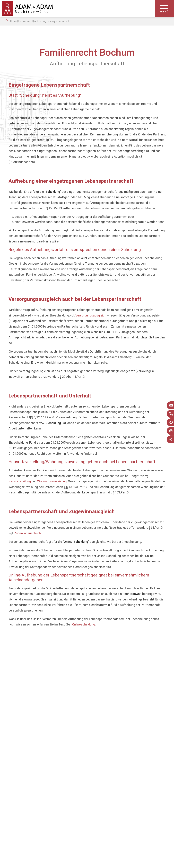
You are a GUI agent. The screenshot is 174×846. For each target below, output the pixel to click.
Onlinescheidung (83, 624)
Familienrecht (25, 21)
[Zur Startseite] (27, 15)
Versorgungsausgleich (90, 315)
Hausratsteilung (19, 481)
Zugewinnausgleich (27, 533)
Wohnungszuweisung (52, 481)
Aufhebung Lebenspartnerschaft (51, 21)
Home (13, 21)
